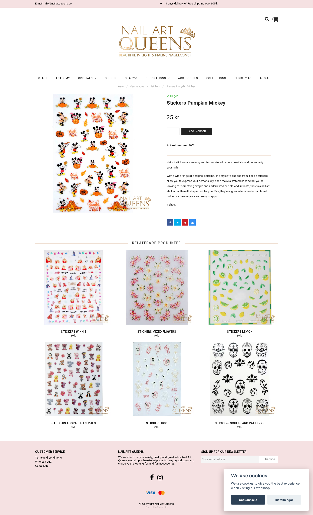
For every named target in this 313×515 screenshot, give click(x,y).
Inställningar (284, 500)
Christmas (242, 78)
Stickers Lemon (240, 331)
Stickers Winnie (73, 331)
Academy (63, 78)
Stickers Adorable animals (74, 423)
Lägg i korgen (197, 131)
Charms (131, 78)
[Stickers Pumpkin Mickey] (94, 153)
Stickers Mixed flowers (156, 331)
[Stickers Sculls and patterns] (239, 379)
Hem (122, 86)
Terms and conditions (48, 457)
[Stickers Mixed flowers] (156, 287)
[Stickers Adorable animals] (73, 379)
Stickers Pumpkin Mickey (180, 86)
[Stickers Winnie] (73, 287)
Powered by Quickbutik (157, 507)
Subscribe (268, 459)
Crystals (86, 78)
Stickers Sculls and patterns (239, 423)
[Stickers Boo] (156, 379)
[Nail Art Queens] (156, 42)
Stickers (157, 86)
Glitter (110, 78)
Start (42, 78)
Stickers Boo (156, 423)
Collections (216, 78)
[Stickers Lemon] (239, 287)
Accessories (188, 78)
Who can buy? (44, 461)
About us (267, 78)
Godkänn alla (248, 500)
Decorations (157, 78)
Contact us (41, 465)
